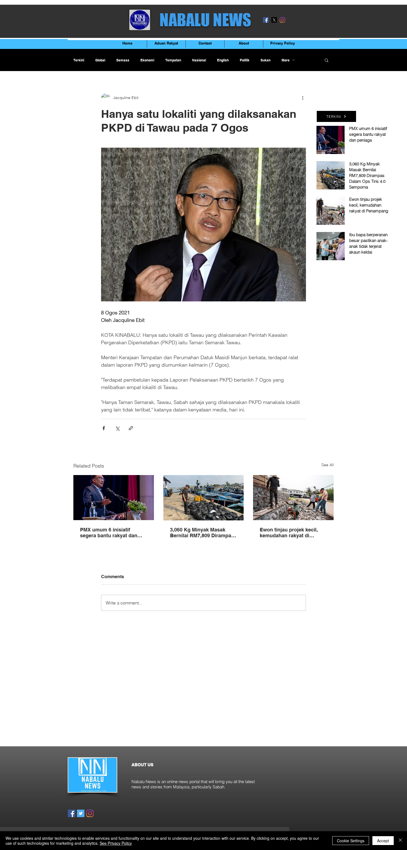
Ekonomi (147, 60)
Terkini (78, 60)
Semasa (122, 60)
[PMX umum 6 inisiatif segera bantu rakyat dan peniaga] (113, 497)
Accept (383, 840)
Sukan (266, 60)
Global (100, 60)
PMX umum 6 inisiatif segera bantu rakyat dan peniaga (108, 532)
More (286, 60)
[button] (326, 60)
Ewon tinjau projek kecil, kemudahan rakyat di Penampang (289, 532)
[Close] (400, 841)
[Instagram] (282, 20)
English (223, 60)
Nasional (199, 60)
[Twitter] (80, 813)
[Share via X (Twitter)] (117, 428)
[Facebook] (266, 20)
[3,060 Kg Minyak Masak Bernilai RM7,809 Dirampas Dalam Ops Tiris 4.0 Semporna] (203, 497)
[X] (274, 20)
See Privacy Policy (116, 843)
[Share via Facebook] (103, 428)
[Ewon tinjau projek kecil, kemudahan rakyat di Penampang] (293, 497)
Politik (244, 60)
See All (327, 464)
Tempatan (173, 60)
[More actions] (302, 97)
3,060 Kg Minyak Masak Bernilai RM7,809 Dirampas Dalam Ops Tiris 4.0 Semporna (202, 532)
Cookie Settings (350, 840)
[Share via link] (130, 428)
